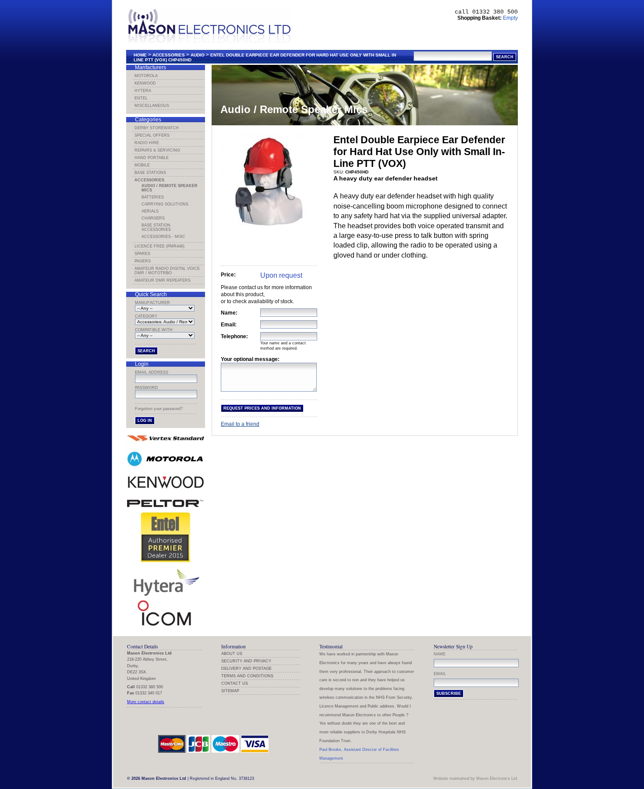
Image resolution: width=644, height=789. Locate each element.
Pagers (142, 261)
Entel (141, 98)
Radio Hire (146, 143)
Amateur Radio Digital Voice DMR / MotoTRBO (167, 270)
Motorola (146, 76)
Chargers (153, 218)
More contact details (145, 702)
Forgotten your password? (159, 409)
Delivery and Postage (246, 668)
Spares (142, 253)
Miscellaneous (151, 105)
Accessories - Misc (163, 236)
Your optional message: (250, 359)
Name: (229, 312)
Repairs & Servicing (157, 150)
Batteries (153, 197)
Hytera (142, 90)
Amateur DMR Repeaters (162, 280)
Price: (228, 274)
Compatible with (154, 330)
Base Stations (150, 172)
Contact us (234, 683)
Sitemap (230, 691)
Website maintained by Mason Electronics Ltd (475, 778)
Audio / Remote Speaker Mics (170, 188)
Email (440, 674)
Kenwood (145, 83)
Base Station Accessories (156, 227)
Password (146, 388)
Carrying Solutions (165, 204)
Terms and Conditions (247, 676)
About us (231, 653)
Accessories (168, 55)
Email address (151, 372)
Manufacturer (152, 303)
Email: (229, 324)
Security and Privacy (246, 661)
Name (440, 654)
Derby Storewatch (156, 128)
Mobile (142, 165)
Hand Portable (151, 158)
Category (146, 316)
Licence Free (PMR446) (159, 246)
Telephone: (234, 336)
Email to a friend (240, 424)
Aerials (150, 211)
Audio (198, 55)
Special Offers (152, 135)
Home (140, 55)
